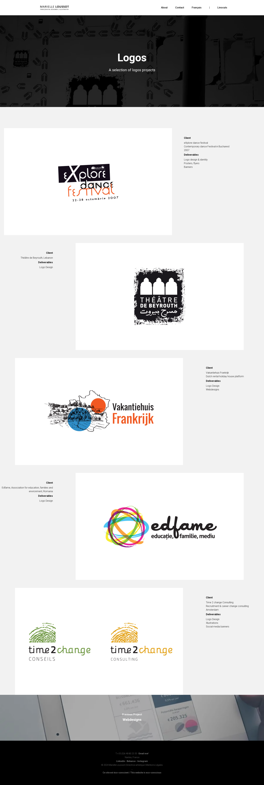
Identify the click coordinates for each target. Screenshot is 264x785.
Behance (131, 761)
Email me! (143, 753)
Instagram (142, 761)
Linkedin (120, 761)
